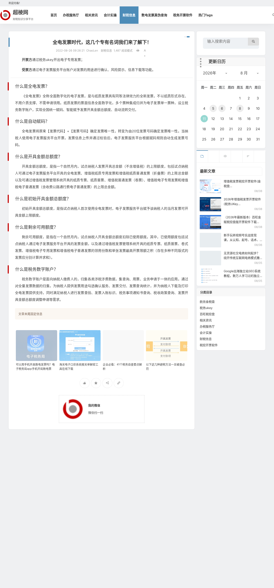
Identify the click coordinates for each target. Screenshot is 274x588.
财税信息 (129, 15)
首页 (54, 15)
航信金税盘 (207, 301)
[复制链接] (119, 383)
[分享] (107, 383)
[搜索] (253, 42)
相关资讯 (91, 15)
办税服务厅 (71, 15)
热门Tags (205, 15)
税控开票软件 (209, 345)
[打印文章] (137, 50)
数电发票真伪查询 (154, 15)
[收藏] (96, 383)
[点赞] (84, 383)
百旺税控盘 (207, 314)
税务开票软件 (182, 15)
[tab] (202, 156)
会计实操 (110, 15)
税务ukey (206, 308)
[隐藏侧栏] (187, 37)
